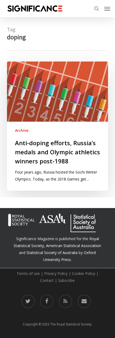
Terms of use (28, 273)
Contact (47, 280)
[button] (107, 8)
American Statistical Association (73, 245)
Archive (21, 130)
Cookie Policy (83, 273)
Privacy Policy (56, 273)
